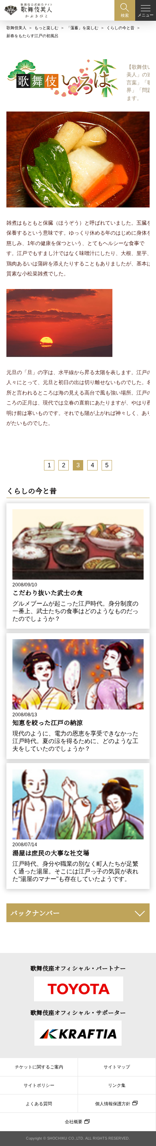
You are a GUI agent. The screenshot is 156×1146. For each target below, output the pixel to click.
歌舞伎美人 (16, 28)
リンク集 (117, 1085)
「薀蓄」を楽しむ (82, 28)
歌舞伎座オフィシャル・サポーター (78, 1012)
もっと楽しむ (46, 28)
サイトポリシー (39, 1085)
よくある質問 (39, 1103)
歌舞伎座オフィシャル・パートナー (78, 968)
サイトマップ (117, 1066)
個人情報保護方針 (112, 1103)
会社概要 (73, 1121)
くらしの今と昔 (120, 28)
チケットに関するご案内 (39, 1066)
